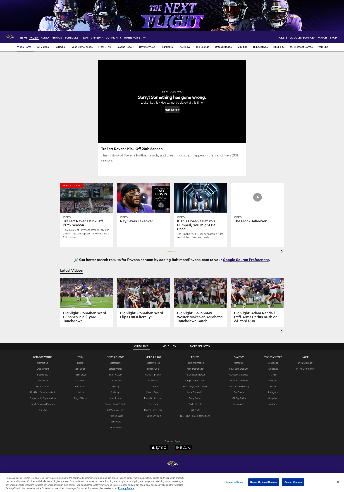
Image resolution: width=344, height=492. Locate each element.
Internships (42, 374)
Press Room (116, 427)
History (80, 392)
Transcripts (115, 421)
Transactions (80, 368)
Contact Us (42, 363)
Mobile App (272, 363)
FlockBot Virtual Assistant (42, 392)
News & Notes (115, 398)
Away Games (195, 398)
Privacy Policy (126, 488)
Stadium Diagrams (239, 380)
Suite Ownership (195, 392)
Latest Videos (153, 363)
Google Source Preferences (246, 259)
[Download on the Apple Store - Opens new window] (159, 448)
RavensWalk (239, 404)
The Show (153, 386)
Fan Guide (239, 392)
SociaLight (116, 392)
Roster (80, 363)
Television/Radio (153, 416)
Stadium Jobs (42, 386)
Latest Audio (153, 368)
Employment (43, 368)
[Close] (338, 482)
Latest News (115, 363)
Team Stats (80, 374)
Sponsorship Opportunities (43, 398)
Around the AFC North (115, 404)
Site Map (43, 410)
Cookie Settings (234, 482)
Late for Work (115, 374)
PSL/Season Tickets (195, 374)
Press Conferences (153, 398)
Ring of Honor (80, 398)
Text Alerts (195, 410)
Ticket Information (195, 363)
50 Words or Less (115, 410)
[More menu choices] (144, 37)
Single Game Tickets (195, 380)
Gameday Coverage (238, 374)
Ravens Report (153, 392)
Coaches (80, 380)
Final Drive (153, 380)
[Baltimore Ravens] (172, 464)
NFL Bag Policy (239, 398)
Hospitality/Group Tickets (195, 386)
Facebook (273, 380)
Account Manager (195, 368)
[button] (172, 109)
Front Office (80, 386)
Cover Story (115, 380)
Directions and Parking (239, 386)
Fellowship (43, 380)
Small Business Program (43, 404)
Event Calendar (305, 363)
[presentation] (282, 252)
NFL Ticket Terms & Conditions (195, 416)
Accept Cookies (293, 482)
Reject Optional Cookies (263, 482)
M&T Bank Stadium (238, 368)
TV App (273, 374)
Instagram (273, 392)
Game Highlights (153, 374)
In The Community (305, 368)
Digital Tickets (195, 404)
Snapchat (273, 398)
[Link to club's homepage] (10, 37)
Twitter (273, 386)
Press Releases (116, 416)
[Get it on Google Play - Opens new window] (184, 449)
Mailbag (116, 386)
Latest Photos (115, 368)
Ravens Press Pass (153, 410)
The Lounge (153, 404)
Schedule (238, 363)
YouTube (273, 404)
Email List (273, 368)
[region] (172, 482)
